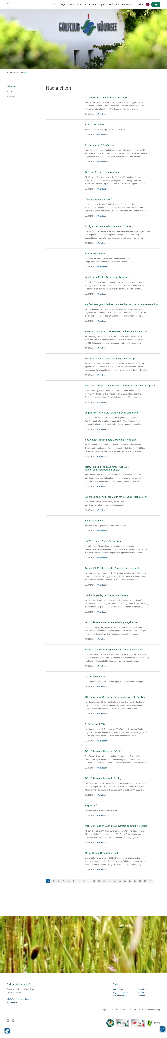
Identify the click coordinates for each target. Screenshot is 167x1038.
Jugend (102, 4)
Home (9, 73)
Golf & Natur (90, 4)
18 (135, 881)
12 (104, 881)
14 (115, 881)
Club (54, 4)
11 (99, 881)
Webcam (10, 97)
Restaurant (127, 4)
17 (130, 881)
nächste (150, 881)
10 (94, 881)
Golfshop (139, 4)
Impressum (120, 1009)
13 (109, 881)
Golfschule (113, 4)
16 (125, 881)
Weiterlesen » (102, 114)
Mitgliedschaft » (119, 996)
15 (120, 881)
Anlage (62, 4)
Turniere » (142, 992)
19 (140, 881)
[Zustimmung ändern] (7, 1030)
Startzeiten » (117, 989)
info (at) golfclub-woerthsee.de (19, 999)
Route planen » (13, 1002)
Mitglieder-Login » (120, 992)
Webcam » (142, 996)
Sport (79, 4)
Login (156, 5)
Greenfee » (142, 989)
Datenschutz (132, 1009)
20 (145, 881)
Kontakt (111, 1009)
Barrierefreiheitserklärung (149, 1009)
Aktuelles (25, 73)
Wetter (9, 92)
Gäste (71, 4)
